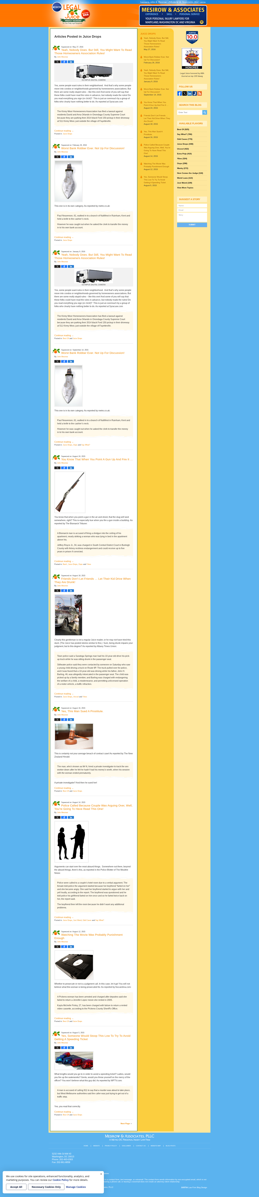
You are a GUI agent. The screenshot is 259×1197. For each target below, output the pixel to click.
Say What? (85, 445)
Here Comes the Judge (190, 173)
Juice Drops (67, 134)
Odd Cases (87, 920)
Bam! (65, 564)
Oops (75, 445)
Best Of (66, 338)
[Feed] (199, 93)
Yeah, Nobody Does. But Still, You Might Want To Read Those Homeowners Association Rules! (156, 42)
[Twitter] (184, 93)
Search (204, 112)
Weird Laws (185, 178)
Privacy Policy (111, 1146)
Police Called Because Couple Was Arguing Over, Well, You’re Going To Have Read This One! (157, 149)
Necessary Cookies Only (46, 1187)
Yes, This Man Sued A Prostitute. (82, 711)
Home (86, 1146)
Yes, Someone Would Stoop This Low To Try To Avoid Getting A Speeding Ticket (156, 180)
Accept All (16, 1187)
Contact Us (141, 1146)
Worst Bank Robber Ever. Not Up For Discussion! (93, 148)
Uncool (76, 697)
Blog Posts (170, 1146)
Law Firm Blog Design (194, 1187)
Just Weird (77, 920)
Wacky (182, 168)
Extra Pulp (184, 154)
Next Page (125, 1123)
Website (96, 1146)
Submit (192, 225)
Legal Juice (71, 13)
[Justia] (194, 93)
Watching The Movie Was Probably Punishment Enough (156, 165)
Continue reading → (64, 131)
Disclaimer (126, 1146)
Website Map (156, 1146)
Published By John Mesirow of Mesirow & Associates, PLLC (173, 13)
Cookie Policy (61, 1179)
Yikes (89, 564)
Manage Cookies (76, 1187)
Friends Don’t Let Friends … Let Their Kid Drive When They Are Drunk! (157, 118)
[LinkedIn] (189, 93)
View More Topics (185, 188)
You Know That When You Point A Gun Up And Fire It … (97, 459)
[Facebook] (179, 93)
